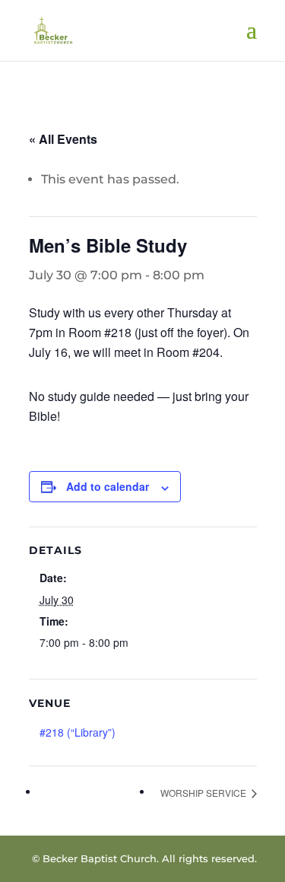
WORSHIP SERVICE (204, 792)
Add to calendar (107, 486)
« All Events (63, 139)
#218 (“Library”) (78, 732)
